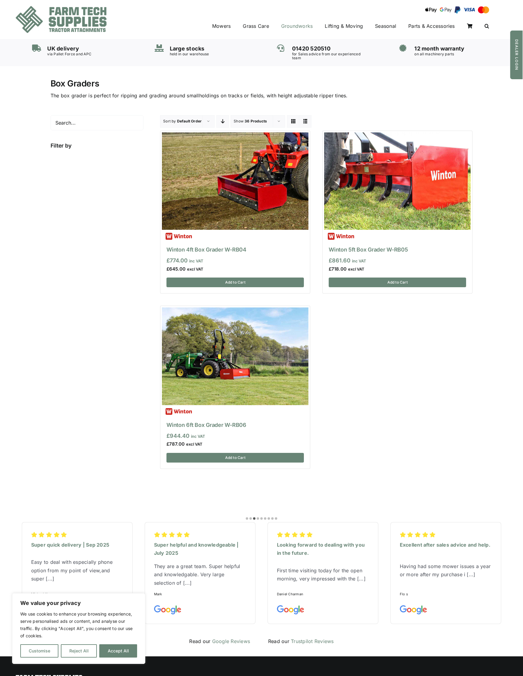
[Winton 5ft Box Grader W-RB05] (397, 136)
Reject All (79, 650)
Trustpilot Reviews (312, 641)
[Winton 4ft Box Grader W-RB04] (235, 136)
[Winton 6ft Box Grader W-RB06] (235, 311)
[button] (487, 26)
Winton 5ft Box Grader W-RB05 (368, 249)
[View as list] (305, 121)
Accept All (118, 650)
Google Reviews (231, 641)
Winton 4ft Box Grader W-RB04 (206, 249)
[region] (78, 628)
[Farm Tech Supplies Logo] (61, 8)
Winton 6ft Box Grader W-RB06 (206, 425)
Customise (39, 650)
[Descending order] (223, 121)
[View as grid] (293, 121)
